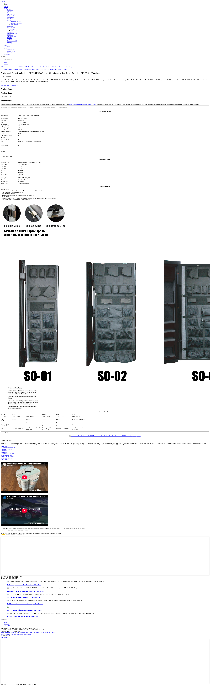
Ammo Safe (4, 446)
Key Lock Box (11, 27)
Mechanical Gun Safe (16, 23)
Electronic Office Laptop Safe (27, 632)
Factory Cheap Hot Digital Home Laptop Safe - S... (24, 616)
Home (5, 62)
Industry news (11, 51)
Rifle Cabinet (4, 459)
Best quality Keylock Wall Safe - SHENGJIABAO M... (25, 591)
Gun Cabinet (4, 450)
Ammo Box (10, 44)
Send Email (4, 637)
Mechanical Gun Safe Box (7, 456)
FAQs (8, 46)
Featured (6, 64)
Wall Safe (9, 42)
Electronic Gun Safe (15, 21)
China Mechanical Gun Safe (8, 447)
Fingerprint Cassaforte (75, 104)
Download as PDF (14, 85)
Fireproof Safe (11, 17)
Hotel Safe (10, 26)
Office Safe (10, 39)
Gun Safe (9, 20)
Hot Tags (13, 634)
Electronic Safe (11, 14)
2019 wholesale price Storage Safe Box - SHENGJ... (24, 610)
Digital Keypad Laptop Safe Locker (45, 632)
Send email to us (5, 85)
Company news (11, 49)
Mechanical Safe (11, 36)
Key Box (12, 29)
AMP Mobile (27, 634)
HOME (6, 7)
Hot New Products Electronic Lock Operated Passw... (25, 604)
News (5, 48)
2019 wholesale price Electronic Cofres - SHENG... (24, 597)
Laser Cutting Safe (12, 33)
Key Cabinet (13, 30)
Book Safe (10, 10)
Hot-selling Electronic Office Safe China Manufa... (24, 585)
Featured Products (5, 634)
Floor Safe (10, 18)
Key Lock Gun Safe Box (7, 453)
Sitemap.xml (20, 634)
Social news (10, 52)
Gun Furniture (4, 452)
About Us (6, 45)
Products (6, 8)
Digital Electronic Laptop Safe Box (10, 632)
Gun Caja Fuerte (91, 104)
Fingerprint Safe (11, 15)
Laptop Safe (10, 32)
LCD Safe (10, 35)
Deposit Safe (10, 13)
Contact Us (7, 54)
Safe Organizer (14, 24)
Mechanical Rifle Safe (6, 458)
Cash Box (9, 11)
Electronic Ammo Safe (6, 449)
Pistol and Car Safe (12, 41)
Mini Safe (9, 38)
